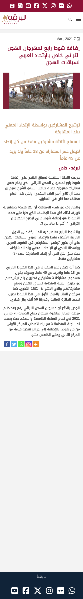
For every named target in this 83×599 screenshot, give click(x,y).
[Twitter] (14, 344)
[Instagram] (28, 344)
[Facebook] (7, 344)
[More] (36, 344)
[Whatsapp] (21, 344)
